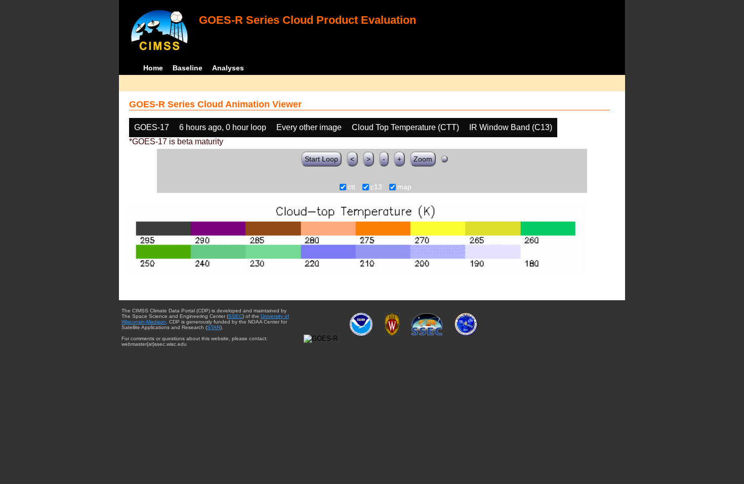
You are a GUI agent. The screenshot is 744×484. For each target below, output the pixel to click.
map (404, 187)
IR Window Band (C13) (510, 127)
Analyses (228, 68)
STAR (213, 327)
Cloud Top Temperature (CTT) (405, 127)
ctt (351, 187)
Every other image (309, 127)
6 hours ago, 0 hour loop (222, 127)
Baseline (187, 68)
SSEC (235, 316)
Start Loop (321, 159)
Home (153, 68)
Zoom (423, 159)
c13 (376, 187)
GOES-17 (151, 127)
